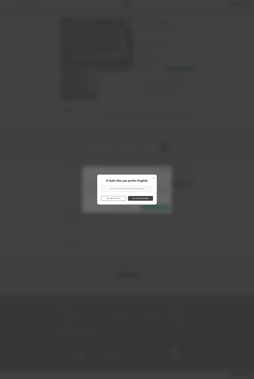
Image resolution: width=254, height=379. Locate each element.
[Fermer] (154, 178)
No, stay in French (113, 198)
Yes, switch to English (140, 198)
